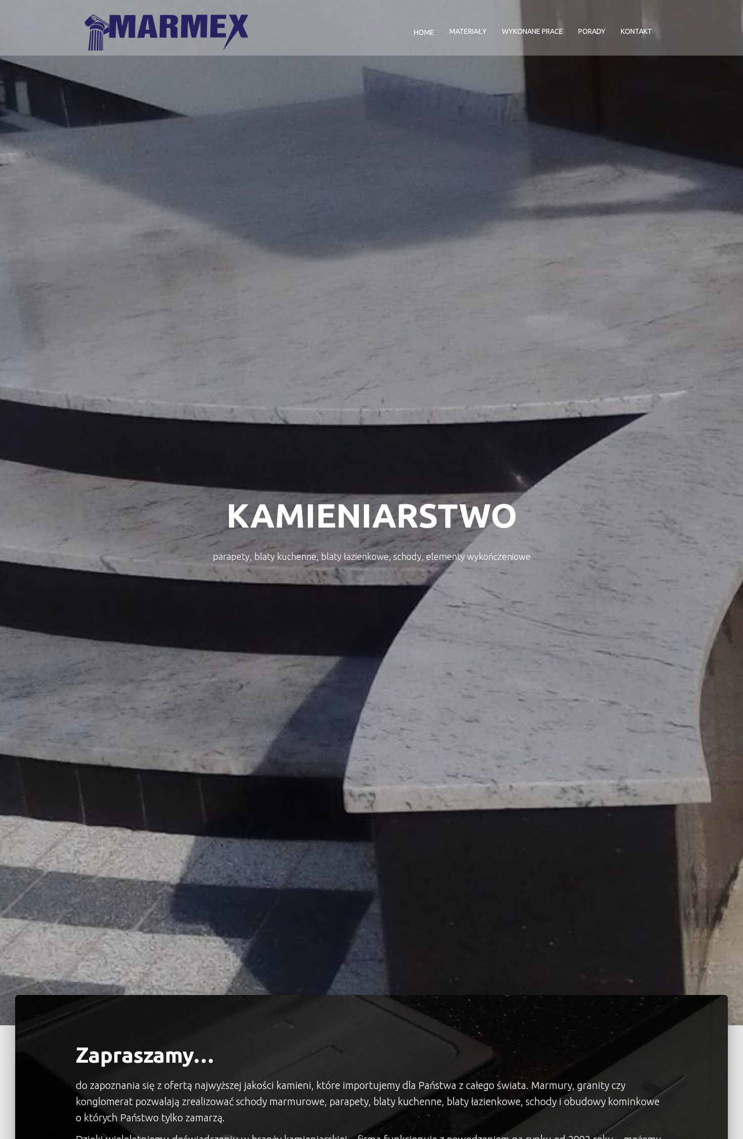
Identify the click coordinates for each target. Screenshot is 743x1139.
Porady (592, 31)
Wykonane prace (532, 31)
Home (423, 32)
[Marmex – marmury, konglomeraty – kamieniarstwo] (166, 32)
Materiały (468, 31)
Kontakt (636, 31)
